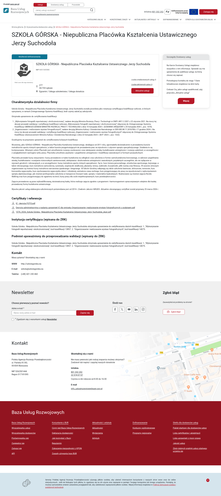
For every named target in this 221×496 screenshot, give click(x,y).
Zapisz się (85, 313)
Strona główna (17, 27)
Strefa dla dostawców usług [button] (199, 20)
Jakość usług (179, 443)
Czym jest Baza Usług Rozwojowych (68, 428)
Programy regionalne (142, 433)
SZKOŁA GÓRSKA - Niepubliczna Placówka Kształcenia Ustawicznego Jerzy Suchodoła (93, 64)
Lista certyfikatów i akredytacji (186, 433)
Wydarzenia (97, 433)
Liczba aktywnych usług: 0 (141, 84)
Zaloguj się (208, 12)
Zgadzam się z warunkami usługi (36, 319)
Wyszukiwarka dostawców (24, 433)
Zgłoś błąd (175, 312)
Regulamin (57, 443)
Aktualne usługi (142, 90)
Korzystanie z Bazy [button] (119, 20)
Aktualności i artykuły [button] (145, 20)
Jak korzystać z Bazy (61, 438)
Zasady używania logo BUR (64, 453)
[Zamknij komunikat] (207, 480)
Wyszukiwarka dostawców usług (39, 27)
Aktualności (97, 428)
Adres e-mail (17, 308)
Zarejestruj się (18, 443)
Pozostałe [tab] (76, 5)
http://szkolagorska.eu (31, 264)
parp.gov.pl (14, 4)
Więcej (186, 101)
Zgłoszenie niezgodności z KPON (67, 448)
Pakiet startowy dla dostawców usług (190, 428)
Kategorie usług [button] (95, 20)
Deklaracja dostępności (62, 433)
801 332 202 (157, 12)
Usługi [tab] (40, 5)
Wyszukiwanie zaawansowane (47, 14)
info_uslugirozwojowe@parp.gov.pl (86, 388)
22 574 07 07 (77, 375)
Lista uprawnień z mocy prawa (187, 438)
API (13, 453)
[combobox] (64, 10)
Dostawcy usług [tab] (57, 5)
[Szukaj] (91, 10)
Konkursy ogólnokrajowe (144, 428)
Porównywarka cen (20, 438)
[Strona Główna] (16, 11)
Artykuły (96, 438)
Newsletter (52, 319)
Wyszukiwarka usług (21, 428)
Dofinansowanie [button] (171, 20)
